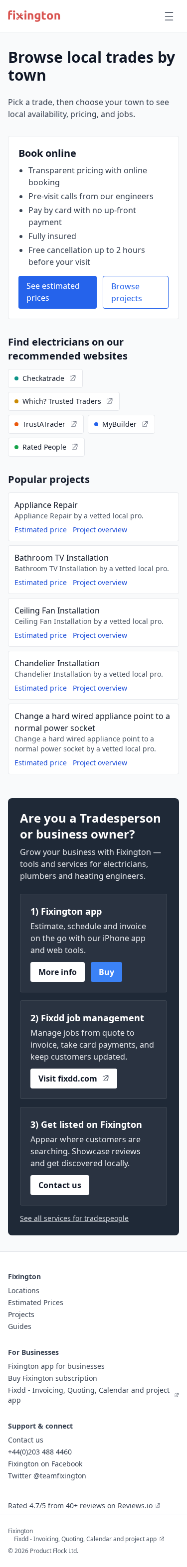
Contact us (59, 1185)
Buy (106, 971)
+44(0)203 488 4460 (40, 1451)
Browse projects (126, 292)
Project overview (100, 529)
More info (57, 971)
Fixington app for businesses (56, 1366)
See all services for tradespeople (74, 1218)
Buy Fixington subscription (52, 1378)
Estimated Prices (35, 1302)
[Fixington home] (34, 16)
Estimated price (40, 529)
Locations (23, 1290)
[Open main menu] (169, 16)
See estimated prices (53, 291)
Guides (19, 1326)
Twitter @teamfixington (47, 1475)
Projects (21, 1314)
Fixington (20, 1531)
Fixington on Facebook (45, 1463)
